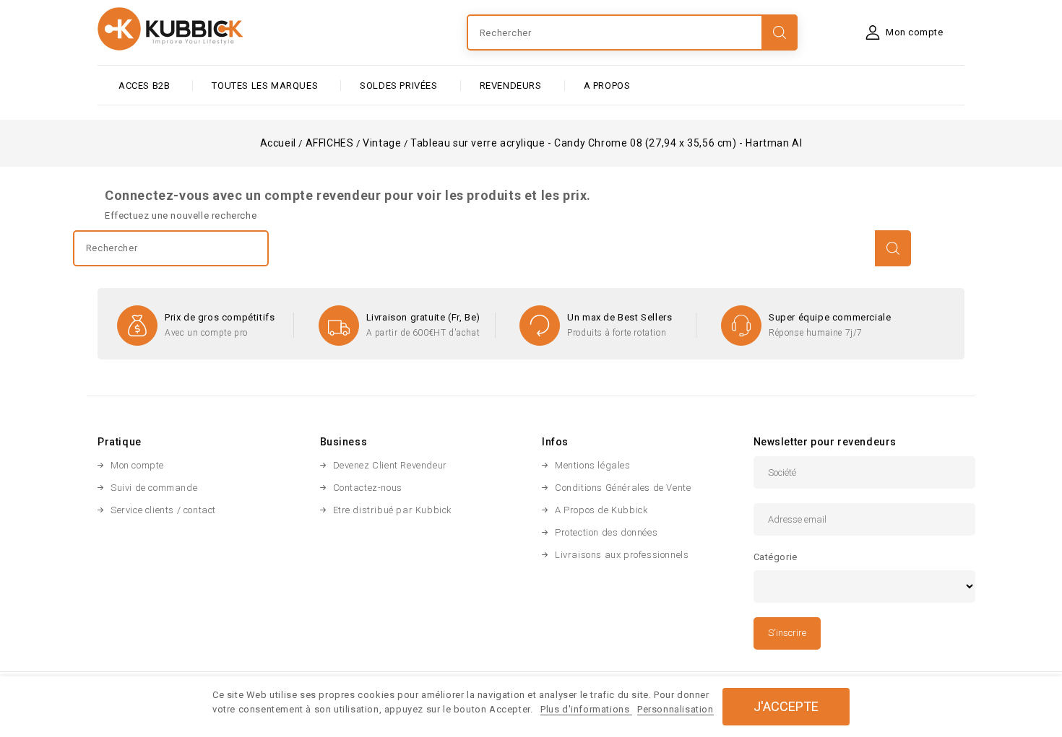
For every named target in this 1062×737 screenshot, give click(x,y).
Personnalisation (675, 709)
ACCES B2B (144, 85)
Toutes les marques (265, 85)
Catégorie (776, 556)
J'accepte (786, 706)
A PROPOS (607, 85)
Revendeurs (511, 85)
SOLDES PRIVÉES (398, 85)
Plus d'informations (586, 709)
